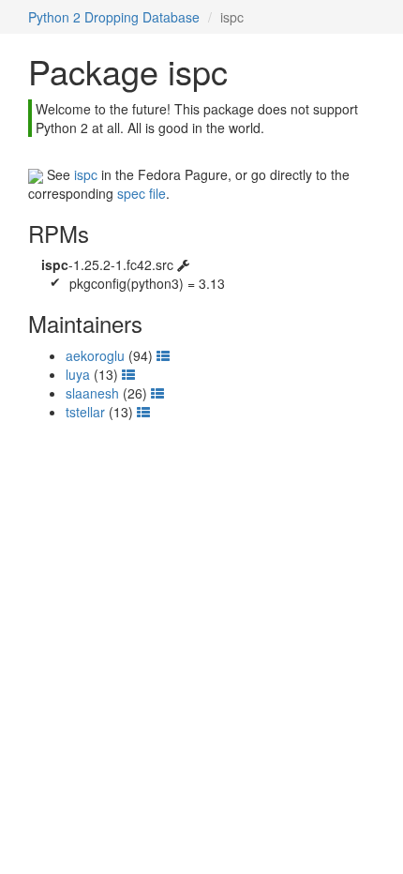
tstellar (85, 411)
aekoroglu (95, 355)
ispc (85, 174)
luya (78, 374)
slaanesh (92, 393)
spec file (141, 193)
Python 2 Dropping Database (114, 17)
